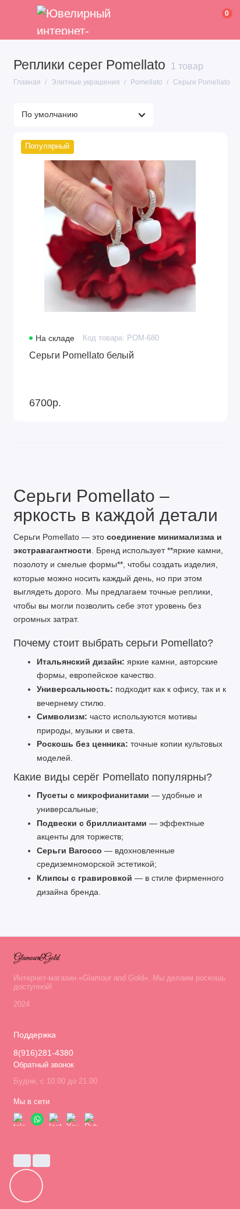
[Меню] (20, 20)
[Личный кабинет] (209, 19)
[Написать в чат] (26, 1185)
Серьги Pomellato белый (81, 355)
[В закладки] (212, 146)
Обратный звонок (43, 1065)
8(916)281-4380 (43, 1053)
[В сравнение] (193, 146)
